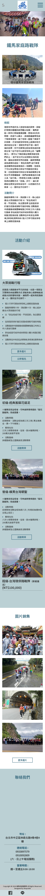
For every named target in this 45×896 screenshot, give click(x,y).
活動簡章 (21, 447)
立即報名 (21, 358)
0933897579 (22, 851)
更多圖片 (21, 351)
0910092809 (22, 855)
